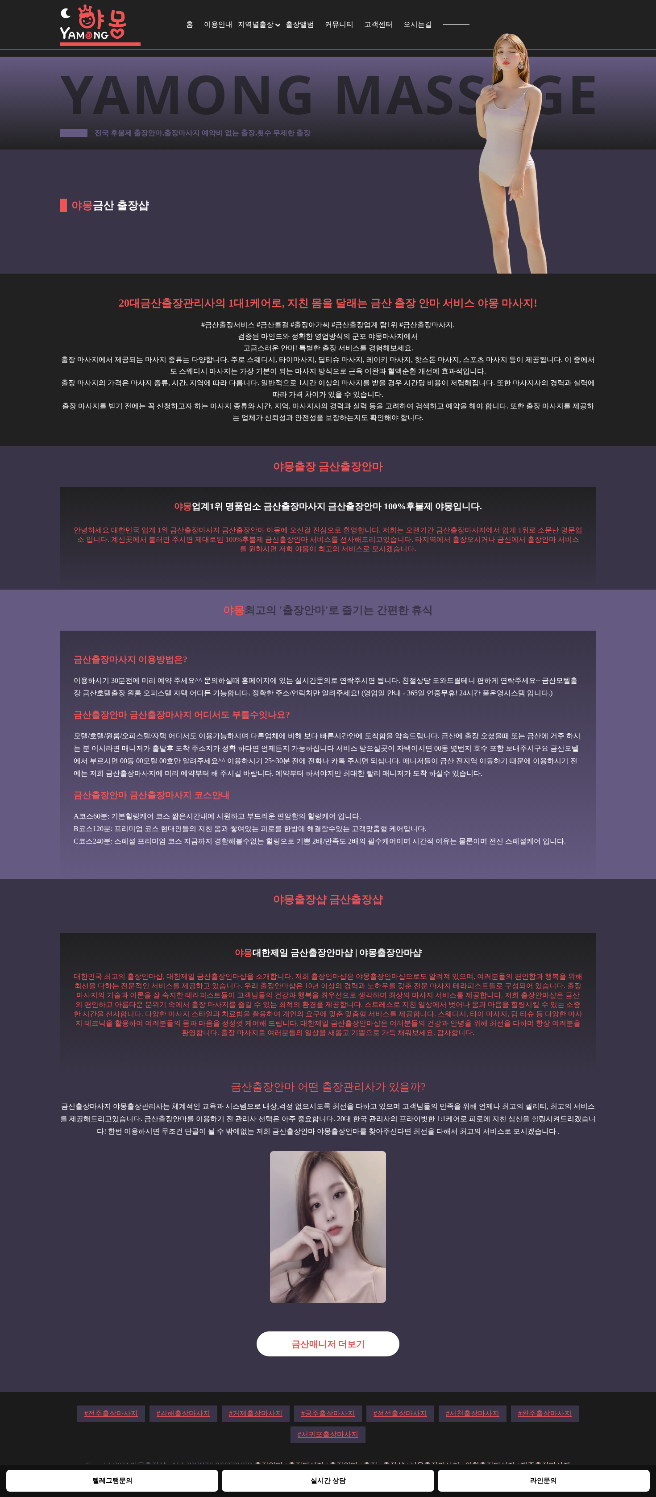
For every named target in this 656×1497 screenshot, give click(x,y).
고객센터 (378, 24)
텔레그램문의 (112, 1480)
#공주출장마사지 (328, 1413)
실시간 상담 (328, 1480)
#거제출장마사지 (255, 1413)
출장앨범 (300, 24)
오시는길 (417, 24)
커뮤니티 (339, 24)
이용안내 (218, 24)
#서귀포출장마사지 (328, 1434)
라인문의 (543, 1480)
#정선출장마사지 (400, 1413)
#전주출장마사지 (111, 1413)
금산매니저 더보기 (328, 1344)
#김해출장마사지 (183, 1413)
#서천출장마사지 (472, 1413)
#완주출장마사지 (545, 1413)
